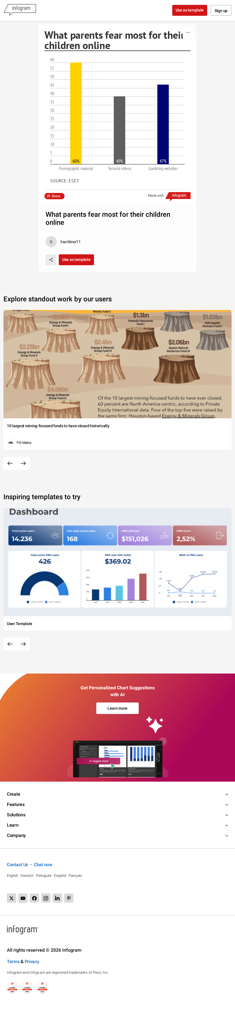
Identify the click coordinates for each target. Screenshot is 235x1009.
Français (75, 875)
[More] (188, 32)
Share (56, 196)
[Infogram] (19, 10)
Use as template (190, 10)
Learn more (117, 708)
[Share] (51, 259)
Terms (13, 961)
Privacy (32, 961)
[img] (76, 113)
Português (44, 875)
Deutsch (27, 875)
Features (16, 804)
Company (16, 835)
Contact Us (17, 864)
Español (60, 875)
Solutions (16, 814)
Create (13, 794)
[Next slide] (23, 463)
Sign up (221, 10)
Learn (13, 825)
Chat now (43, 864)
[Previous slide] (10, 463)
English (12, 875)
